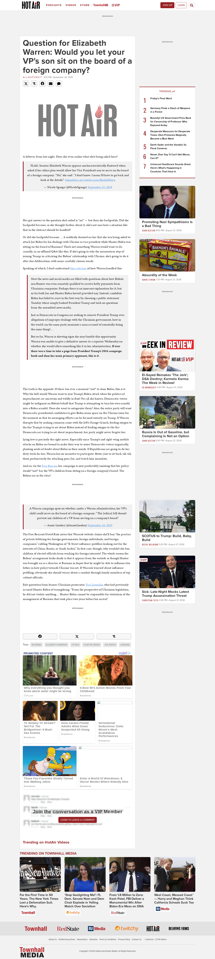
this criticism (78, 268)
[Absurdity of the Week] (167, 255)
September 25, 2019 (100, 187)
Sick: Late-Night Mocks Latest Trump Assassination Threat (165, 594)
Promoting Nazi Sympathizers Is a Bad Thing (167, 224)
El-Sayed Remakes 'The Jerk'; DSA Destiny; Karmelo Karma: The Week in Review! (165, 379)
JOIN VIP (167, 5)
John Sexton (148, 230)
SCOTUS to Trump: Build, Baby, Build (167, 538)
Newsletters (82, 939)
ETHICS (75, 644)
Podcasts (54, 5)
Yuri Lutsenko (94, 584)
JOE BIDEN (110, 644)
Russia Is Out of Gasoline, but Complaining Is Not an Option (165, 434)
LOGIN (181, 5)
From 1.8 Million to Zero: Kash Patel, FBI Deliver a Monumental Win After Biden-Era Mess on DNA (126, 900)
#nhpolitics (72, 180)
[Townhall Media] (32, 952)
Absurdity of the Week (159, 275)
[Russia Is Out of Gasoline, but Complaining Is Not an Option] (167, 412)
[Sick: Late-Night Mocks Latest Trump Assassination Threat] (167, 571)
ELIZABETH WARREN (56, 644)
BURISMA (36, 644)
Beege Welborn (150, 544)
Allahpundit (32, 77)
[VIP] (116, 5)
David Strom (148, 279)
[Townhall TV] (101, 5)
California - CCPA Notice (156, 939)
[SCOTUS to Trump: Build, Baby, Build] (167, 516)
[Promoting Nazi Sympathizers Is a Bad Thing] (167, 202)
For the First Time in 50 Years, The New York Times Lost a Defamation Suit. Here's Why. (39, 900)
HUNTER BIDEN (92, 644)
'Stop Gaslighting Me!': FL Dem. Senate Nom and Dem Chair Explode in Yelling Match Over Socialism (84, 900)
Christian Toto (150, 600)
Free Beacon (49, 466)
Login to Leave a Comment (77, 819)
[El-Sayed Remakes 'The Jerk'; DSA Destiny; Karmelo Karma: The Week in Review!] (167, 355)
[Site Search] (191, 5)
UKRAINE (125, 644)
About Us (53, 939)
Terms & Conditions (107, 939)
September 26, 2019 (100, 525)
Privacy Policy (124, 939)
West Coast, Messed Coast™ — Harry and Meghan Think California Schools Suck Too (174, 898)
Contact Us (136, 939)
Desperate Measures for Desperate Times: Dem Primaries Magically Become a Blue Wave (170, 135)
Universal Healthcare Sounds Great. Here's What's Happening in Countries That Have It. (170, 168)
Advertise (93, 939)
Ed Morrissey (149, 387)
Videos (70, 5)
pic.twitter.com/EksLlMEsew (97, 180)
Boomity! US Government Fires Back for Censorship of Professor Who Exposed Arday (170, 121)
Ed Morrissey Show (67, 939)
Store (85, 5)
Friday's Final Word (161, 98)
